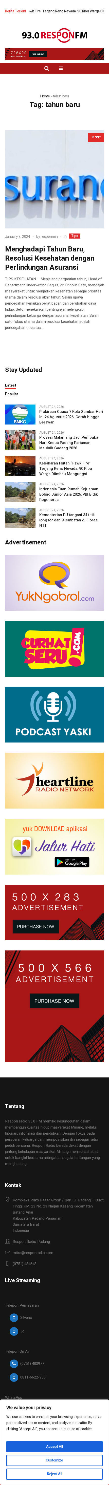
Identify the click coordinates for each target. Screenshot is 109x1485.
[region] (54, 1442)
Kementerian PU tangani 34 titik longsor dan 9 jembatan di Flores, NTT (68, 520)
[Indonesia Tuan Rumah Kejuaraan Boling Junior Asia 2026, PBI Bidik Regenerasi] (20, 492)
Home (45, 96)
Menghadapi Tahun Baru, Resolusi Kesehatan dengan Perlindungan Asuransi (49, 258)
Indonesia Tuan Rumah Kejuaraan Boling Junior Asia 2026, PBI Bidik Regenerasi (68, 494)
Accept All (54, 1446)
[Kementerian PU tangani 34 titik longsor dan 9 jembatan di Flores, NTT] (20, 517)
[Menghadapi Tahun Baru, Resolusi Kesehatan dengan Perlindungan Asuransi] (54, 179)
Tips (74, 236)
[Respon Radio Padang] (54, 35)
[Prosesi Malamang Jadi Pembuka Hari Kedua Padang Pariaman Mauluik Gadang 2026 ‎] (20, 440)
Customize (54, 1460)
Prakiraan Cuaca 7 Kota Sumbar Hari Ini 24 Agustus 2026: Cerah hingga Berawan (71, 417)
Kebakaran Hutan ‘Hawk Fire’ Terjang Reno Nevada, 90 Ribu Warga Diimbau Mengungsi (65, 469)
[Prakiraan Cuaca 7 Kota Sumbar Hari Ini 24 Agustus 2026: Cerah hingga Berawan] (20, 414)
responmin (49, 236)
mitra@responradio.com (33, 1253)
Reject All (54, 1474)
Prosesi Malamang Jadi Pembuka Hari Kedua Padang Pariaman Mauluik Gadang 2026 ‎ (68, 443)
